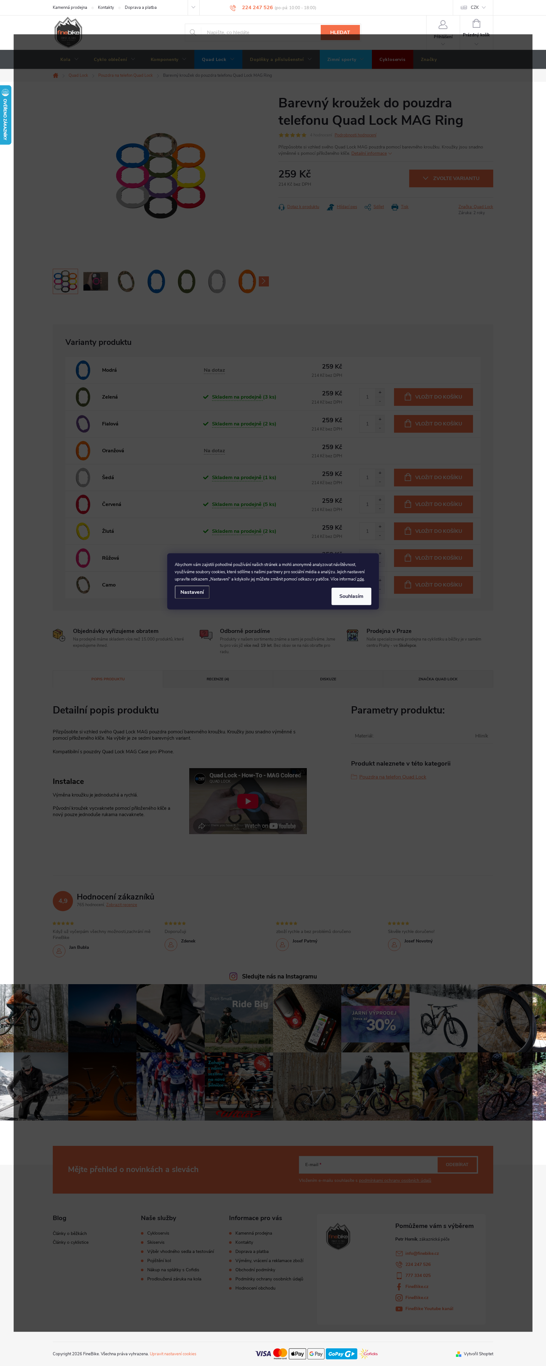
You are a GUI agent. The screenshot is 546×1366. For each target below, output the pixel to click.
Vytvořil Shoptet (478, 1354)
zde (360, 579)
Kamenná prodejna (70, 7)
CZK (475, 7)
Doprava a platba (141, 7)
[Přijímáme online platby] (316, 1353)
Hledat (340, 32)
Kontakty (106, 7)
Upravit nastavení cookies (173, 1354)
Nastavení (192, 592)
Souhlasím (351, 596)
